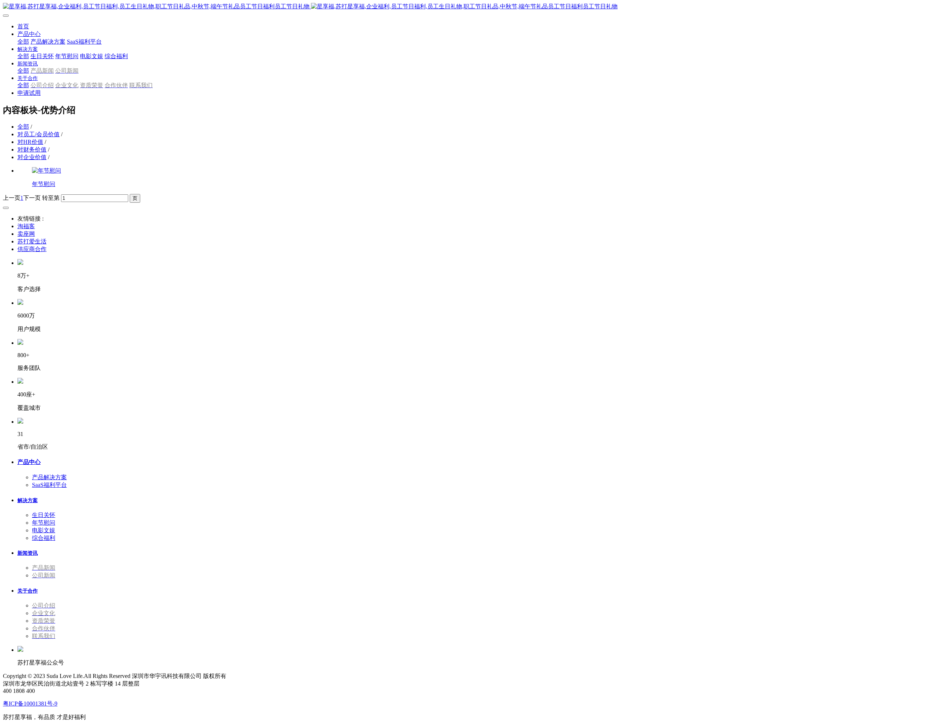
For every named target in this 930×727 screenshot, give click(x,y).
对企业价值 (31, 157)
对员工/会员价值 (38, 134)
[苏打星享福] (465, 7)
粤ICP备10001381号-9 (30, 703)
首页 (23, 26)
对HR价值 (30, 142)
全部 (23, 42)
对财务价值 (31, 149)
